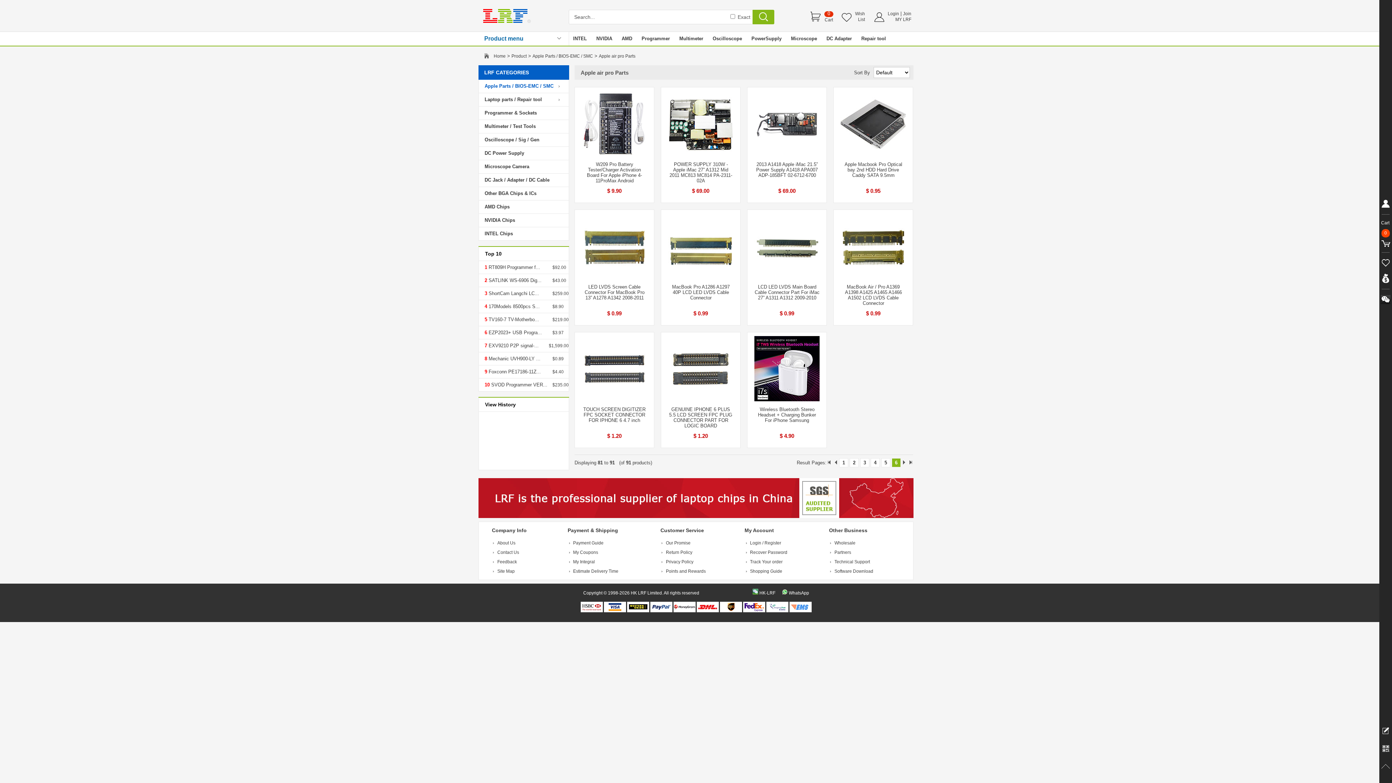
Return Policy (679, 552)
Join (907, 13)
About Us (506, 543)
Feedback (507, 561)
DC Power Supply (504, 153)
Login (893, 13)
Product (519, 56)
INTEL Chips (499, 233)
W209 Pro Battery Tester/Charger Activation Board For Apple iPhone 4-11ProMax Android (614, 172)
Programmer (656, 38)
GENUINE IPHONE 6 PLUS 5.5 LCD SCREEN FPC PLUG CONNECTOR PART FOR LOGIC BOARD (700, 417)
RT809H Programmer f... (513, 267)
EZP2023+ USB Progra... (514, 332)
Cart (829, 19)
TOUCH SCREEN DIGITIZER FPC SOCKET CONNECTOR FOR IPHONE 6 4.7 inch (614, 415)
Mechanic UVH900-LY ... (513, 358)
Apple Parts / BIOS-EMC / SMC (563, 56)
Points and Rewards (686, 571)
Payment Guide (588, 543)
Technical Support (852, 561)
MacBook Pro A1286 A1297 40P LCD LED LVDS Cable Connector (701, 292)
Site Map (506, 571)
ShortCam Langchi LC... (513, 293)
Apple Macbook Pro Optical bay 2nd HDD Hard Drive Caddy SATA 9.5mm (873, 170)
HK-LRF (767, 593)
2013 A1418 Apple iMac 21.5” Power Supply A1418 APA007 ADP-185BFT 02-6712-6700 (787, 170)
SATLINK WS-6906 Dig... (514, 280)
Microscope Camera (507, 166)
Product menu (503, 39)
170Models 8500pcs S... (513, 306)
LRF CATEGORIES (506, 72)
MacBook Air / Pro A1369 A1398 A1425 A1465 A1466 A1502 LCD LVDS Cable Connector (873, 295)
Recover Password (768, 552)
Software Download (853, 571)
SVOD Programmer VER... (518, 385)
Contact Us (508, 552)
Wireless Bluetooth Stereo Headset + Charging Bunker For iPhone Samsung (787, 415)
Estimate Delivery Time (595, 571)
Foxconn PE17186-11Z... (514, 371)
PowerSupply (766, 38)
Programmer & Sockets (511, 113)
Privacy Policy (679, 561)
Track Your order (766, 561)
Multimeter (691, 38)
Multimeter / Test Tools (510, 126)
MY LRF (903, 19)
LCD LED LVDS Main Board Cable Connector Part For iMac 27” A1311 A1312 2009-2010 (787, 292)
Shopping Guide (766, 571)
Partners (842, 552)
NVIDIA (604, 38)
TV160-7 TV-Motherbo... (513, 319)
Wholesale (845, 543)
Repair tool (873, 38)
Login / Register (765, 543)
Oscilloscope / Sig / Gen (512, 139)
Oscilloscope (727, 38)
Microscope (804, 38)
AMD (627, 38)
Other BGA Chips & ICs (510, 193)
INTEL (580, 38)
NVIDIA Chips (500, 220)
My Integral (584, 561)
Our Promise (678, 543)
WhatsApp (799, 593)
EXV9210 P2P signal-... (513, 345)
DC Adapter (839, 38)
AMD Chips (497, 207)
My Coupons (585, 552)
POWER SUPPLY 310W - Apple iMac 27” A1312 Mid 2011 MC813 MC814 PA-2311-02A (701, 172)
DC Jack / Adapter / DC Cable (517, 180)
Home (500, 56)
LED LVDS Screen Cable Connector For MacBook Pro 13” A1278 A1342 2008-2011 (615, 292)
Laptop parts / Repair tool (513, 99)
